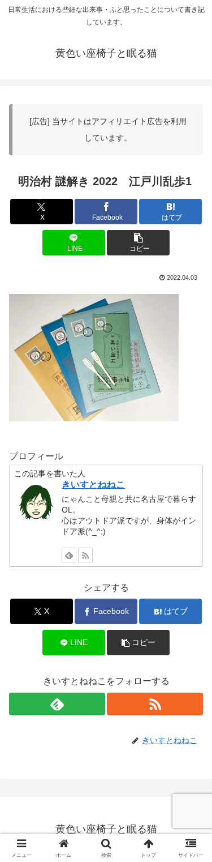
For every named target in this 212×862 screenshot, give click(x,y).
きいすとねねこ (93, 484)
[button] (138, 242)
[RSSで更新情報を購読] (85, 555)
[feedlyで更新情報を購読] (69, 555)
